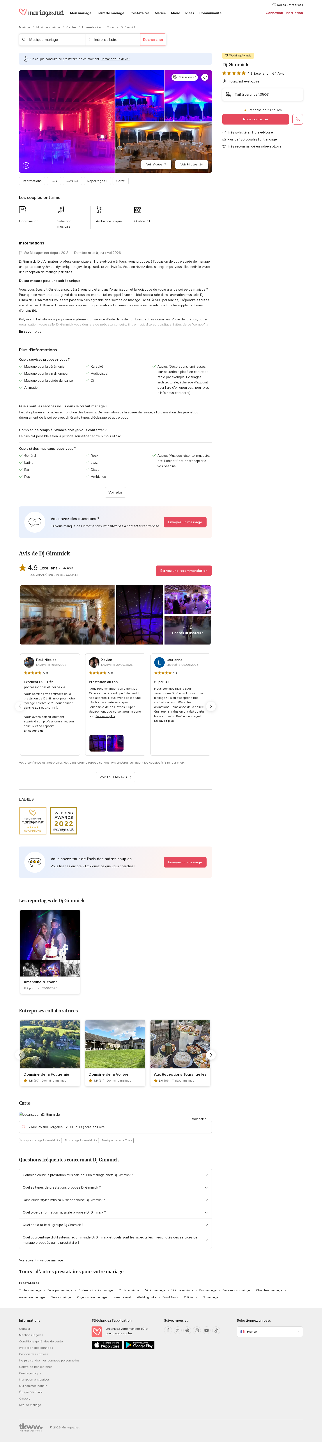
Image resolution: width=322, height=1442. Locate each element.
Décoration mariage (236, 1290)
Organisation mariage (92, 1297)
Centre (71, 27)
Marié (175, 13)
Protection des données (36, 1348)
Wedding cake (147, 1297)
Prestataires (139, 13)
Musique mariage (48, 27)
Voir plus (115, 492)
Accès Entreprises (289, 5)
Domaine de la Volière (109, 1074)
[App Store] (107, 1348)
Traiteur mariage (30, 1290)
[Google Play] (139, 1348)
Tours (111, 27)
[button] (115, 522)
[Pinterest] (187, 1330)
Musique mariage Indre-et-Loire (40, 1140)
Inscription (294, 13)
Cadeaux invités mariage (95, 1290)
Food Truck (170, 1297)
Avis (72, 181)
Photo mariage (129, 1290)
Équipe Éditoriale (30, 1392)
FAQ (54, 181)
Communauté (210, 13)
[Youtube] (207, 1330)
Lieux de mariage (110, 13)
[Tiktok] (216, 1330)
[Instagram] (197, 1330)
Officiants (190, 1297)
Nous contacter (255, 119)
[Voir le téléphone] (297, 119)
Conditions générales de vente (41, 1341)
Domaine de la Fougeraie (46, 1074)
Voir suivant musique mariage (41, 1260)
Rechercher (153, 39)
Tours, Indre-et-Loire (244, 81)
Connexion (274, 13)
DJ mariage (211, 1297)
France (252, 1331)
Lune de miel (122, 1297)
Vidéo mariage (155, 1290)
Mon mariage (80, 13)
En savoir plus (30, 331)
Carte (120, 181)
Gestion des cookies (33, 1354)
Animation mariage (32, 1297)
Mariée (160, 13)
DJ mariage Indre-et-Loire (81, 1140)
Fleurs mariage (61, 1297)
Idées (189, 13)
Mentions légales (31, 1335)
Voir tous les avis (113, 777)
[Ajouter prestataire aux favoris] (204, 77)
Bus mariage (208, 1290)
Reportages (97, 181)
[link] (50, 952)
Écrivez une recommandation (183, 571)
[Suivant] (211, 706)
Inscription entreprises (34, 1379)
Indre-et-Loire (92, 27)
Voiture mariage (182, 1290)
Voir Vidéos (156, 164)
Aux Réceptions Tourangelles (180, 1074)
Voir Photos (191, 164)
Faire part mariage (60, 1290)
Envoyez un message (185, 522)
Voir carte (199, 1119)
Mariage (25, 27)
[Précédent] (20, 706)
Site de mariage (30, 1405)
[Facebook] (168, 1330)
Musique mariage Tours (117, 1140)
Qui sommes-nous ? (33, 1386)
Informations (32, 181)
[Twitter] (178, 1330)
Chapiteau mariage (269, 1290)
